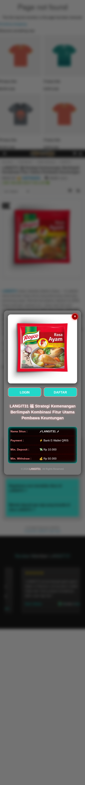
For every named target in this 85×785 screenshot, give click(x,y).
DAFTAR (60, 392)
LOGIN (25, 392)
